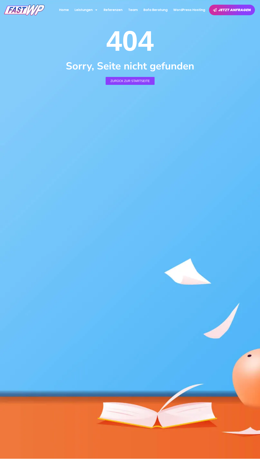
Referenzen (113, 10)
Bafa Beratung (155, 10)
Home (64, 10)
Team (133, 10)
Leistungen (84, 10)
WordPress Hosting (189, 10)
